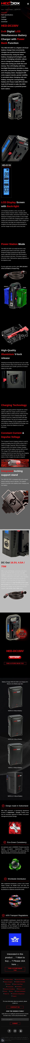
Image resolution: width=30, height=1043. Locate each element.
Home (2, 9)
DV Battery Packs (8, 979)
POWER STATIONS (20, 981)
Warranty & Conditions (9, 989)
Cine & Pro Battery (20, 979)
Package (4, 19)
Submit (15, 1023)
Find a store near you (15, 663)
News (11, 991)
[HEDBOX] (10, 4)
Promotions (19, 986)
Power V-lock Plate (18, 984)
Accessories (10, 986)
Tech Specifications (7, 15)
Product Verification (20, 991)
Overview (4, 12)
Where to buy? (21, 989)
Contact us (15, 1007)
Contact (8, 984)
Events (5, 991)
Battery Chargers (9, 9)
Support (3, 17)
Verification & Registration (18, 993)
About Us (7, 993)
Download (4, 21)
